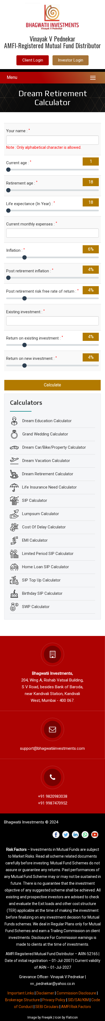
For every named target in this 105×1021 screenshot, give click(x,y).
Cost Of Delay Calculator (44, 527)
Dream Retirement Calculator (47, 473)
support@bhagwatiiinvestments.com (52, 748)
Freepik (47, 1017)
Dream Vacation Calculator (45, 460)
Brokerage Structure (23, 1000)
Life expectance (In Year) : (30, 203)
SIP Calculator (34, 500)
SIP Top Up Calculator (41, 580)
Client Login (32, 60)
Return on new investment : (31, 358)
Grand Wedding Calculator (44, 434)
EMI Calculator (35, 540)
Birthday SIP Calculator (42, 593)
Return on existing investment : (34, 338)
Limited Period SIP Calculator (48, 553)
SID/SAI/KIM (78, 1000)
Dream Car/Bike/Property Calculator (53, 447)
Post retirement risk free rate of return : (42, 291)
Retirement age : (21, 183)
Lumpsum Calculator (40, 513)
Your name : (18, 130)
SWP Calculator (36, 606)
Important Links (21, 993)
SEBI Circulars (47, 1006)
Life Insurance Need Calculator (49, 487)
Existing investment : (25, 311)
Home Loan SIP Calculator (45, 566)
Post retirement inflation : (29, 270)
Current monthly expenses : (31, 224)
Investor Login (70, 60)
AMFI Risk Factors (76, 1006)
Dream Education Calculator (46, 420)
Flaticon (72, 1017)
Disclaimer (45, 993)
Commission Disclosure (76, 993)
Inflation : (15, 250)
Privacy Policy (53, 1000)
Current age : (18, 162)
